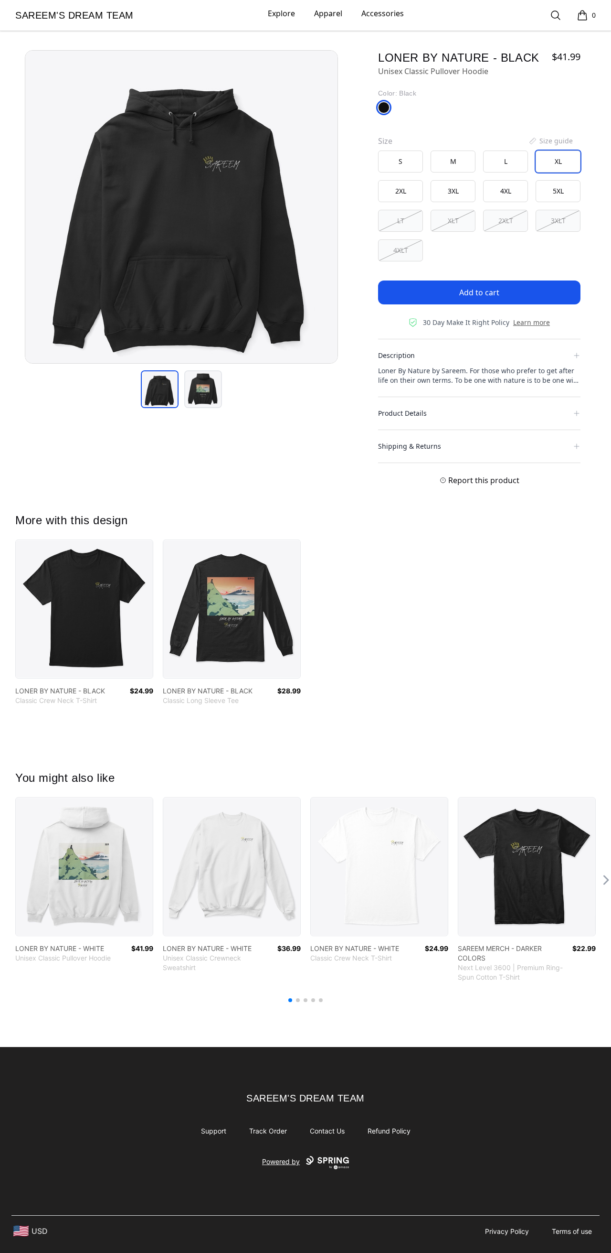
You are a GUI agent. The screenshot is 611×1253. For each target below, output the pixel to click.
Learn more (531, 322)
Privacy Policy (507, 1231)
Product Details (402, 413)
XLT (453, 220)
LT (400, 220)
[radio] (400, 162)
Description (396, 355)
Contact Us (327, 1131)
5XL (558, 190)
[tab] (160, 389)
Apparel (328, 13)
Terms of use (572, 1231)
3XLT (558, 220)
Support (213, 1131)
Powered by (281, 1161)
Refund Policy (389, 1131)
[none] (550, 141)
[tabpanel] (181, 207)
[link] (84, 609)
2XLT (505, 220)
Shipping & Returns (409, 446)
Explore (281, 13)
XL (558, 161)
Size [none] (385, 141)
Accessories (382, 13)
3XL (453, 190)
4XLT (400, 250)
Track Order (268, 1131)
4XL (505, 190)
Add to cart (479, 292)
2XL (400, 190)
